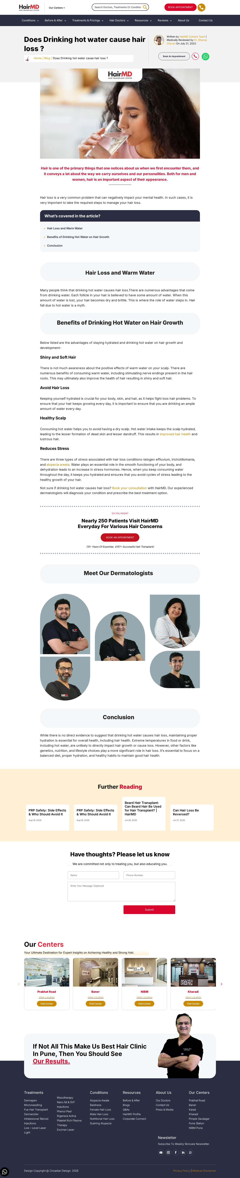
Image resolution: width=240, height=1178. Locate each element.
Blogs (126, 1105)
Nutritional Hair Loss (102, 1118)
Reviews (163, 20)
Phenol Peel (64, 1111)
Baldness (95, 1105)
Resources (141, 20)
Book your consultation (129, 488)
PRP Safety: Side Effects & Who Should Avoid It (47, 812)
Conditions (28, 20)
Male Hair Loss (99, 1114)
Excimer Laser (65, 1129)
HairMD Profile (132, 1114)
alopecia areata (58, 464)
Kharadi (193, 1114)
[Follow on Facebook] (176, 1152)
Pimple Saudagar (199, 1118)
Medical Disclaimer (204, 1170)
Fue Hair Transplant (36, 1109)
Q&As (126, 1109)
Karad (192, 1109)
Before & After (54, 20)
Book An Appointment (174, 56)
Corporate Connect (134, 1118)
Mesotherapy (65, 1097)
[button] (18, 984)
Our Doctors (163, 1100)
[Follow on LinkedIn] (183, 1152)
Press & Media (164, 1109)
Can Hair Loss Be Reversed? (186, 812)
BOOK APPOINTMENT (180, 7)
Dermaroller (31, 1114)
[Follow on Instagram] (168, 1152)
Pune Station (196, 1123)
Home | (38, 58)
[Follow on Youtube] (161, 1152)
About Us (183, 20)
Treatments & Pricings (86, 20)
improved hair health (175, 434)
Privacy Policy (181, 1170)
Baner (192, 1105)
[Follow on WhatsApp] (190, 1152)
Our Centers (56, 8)
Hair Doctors (117, 20)
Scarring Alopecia (100, 1123)
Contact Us (206, 20)
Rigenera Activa (66, 1116)
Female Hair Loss (100, 1109)
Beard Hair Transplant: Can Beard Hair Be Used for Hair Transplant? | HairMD (143, 808)
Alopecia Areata (99, 1100)
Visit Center (46, 1003)
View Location (47, 997)
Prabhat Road (197, 1100)
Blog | (48, 58)
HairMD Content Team (192, 36)
